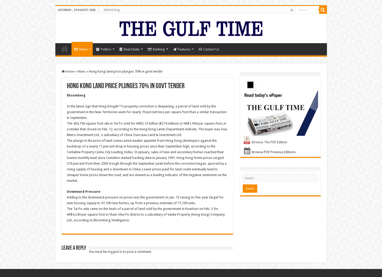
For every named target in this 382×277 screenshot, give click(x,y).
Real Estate (132, 49)
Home (64, 48)
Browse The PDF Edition (269, 142)
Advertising (112, 10)
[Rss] (292, 10)
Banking (159, 49)
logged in (115, 252)
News (83, 49)
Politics (106, 49)
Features (184, 49)
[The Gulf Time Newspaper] (191, 27)
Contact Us (211, 49)
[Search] (323, 10)
